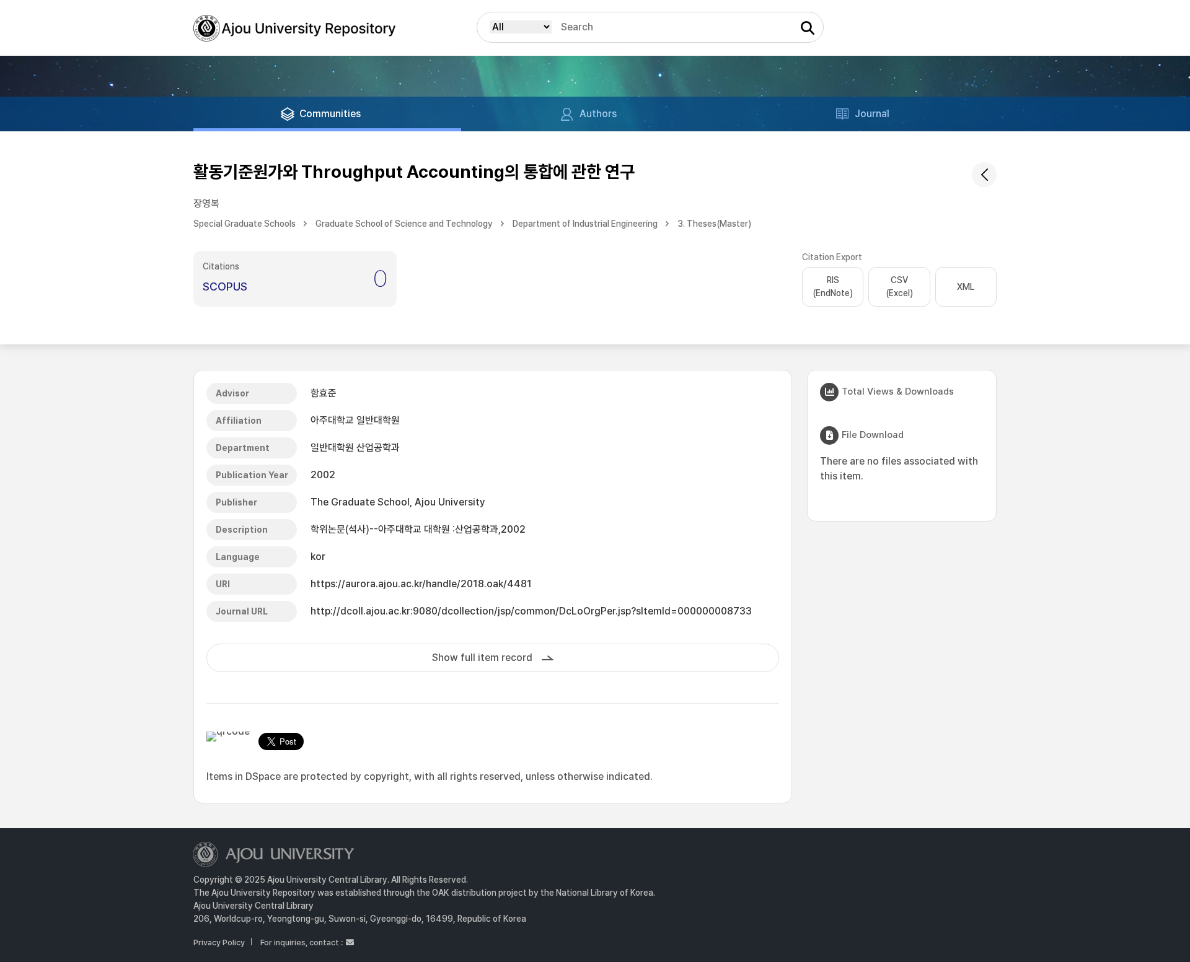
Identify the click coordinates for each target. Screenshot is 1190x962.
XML (965, 287)
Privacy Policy (219, 942)
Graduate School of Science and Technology (404, 224)
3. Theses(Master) (714, 224)
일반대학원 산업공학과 (355, 447)
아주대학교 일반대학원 (355, 420)
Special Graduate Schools (244, 224)
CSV (899, 286)
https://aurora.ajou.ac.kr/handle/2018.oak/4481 (421, 584)
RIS (833, 286)
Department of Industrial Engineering (585, 224)
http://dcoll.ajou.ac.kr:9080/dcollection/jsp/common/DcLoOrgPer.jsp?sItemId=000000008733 (531, 611)
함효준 (324, 393)
